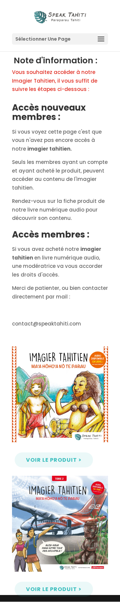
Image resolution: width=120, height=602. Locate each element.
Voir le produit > (54, 460)
